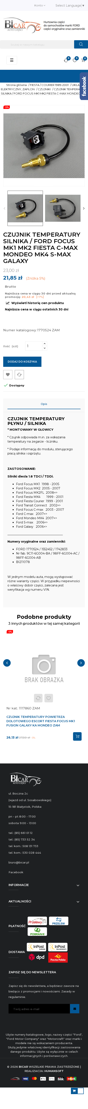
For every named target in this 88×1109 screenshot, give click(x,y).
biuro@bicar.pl (19, 862)
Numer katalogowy (19, 330)
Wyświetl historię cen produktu (37, 303)
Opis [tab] (44, 404)
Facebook (16, 872)
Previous (4, 208)
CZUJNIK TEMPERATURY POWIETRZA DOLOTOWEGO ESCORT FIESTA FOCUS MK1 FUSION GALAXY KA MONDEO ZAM (40, 721)
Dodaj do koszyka (22, 361)
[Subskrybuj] (74, 1008)
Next (84, 208)
